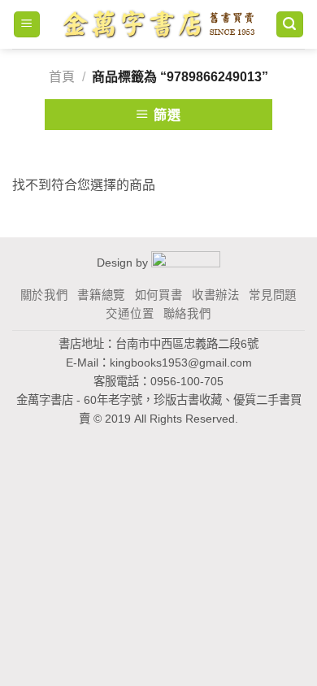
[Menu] (27, 24)
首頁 (62, 77)
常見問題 (273, 295)
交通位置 (130, 313)
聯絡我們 (187, 313)
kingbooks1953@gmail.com (181, 362)
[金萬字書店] (158, 24)
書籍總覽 (101, 295)
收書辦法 (216, 295)
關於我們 (44, 295)
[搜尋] (290, 24)
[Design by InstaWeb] (185, 262)
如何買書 (159, 295)
